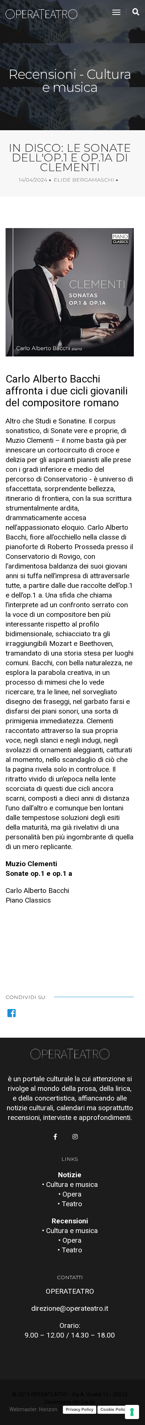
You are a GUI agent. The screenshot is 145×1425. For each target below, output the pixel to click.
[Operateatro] (45, 12)
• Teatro (70, 1204)
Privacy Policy (79, 1409)
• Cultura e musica (70, 1184)
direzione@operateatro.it (69, 1308)
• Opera (69, 1194)
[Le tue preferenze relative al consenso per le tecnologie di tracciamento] (132, 1412)
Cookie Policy (114, 1409)
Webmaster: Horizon (33, 1409)
